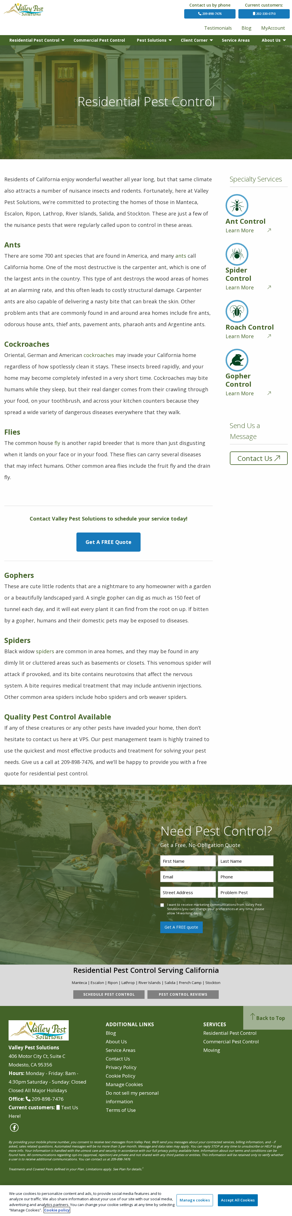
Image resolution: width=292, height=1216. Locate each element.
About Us (271, 40)
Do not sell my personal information (132, 1097)
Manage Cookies (124, 1084)
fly (57, 442)
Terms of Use (121, 1110)
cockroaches (99, 355)
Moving (211, 1050)
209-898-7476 (211, 13)
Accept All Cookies (238, 1200)
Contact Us (255, 458)
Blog (247, 28)
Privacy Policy (121, 1067)
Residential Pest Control (34, 40)
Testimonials (218, 28)
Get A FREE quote (181, 927)
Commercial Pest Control (99, 40)
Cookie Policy (120, 1075)
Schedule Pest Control (109, 994)
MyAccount (273, 28)
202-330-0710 (265, 13)
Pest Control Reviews (183, 994)
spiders (45, 651)
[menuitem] (218, 28)
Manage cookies (195, 1200)
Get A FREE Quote (108, 542)
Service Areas (236, 40)
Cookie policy (57, 1210)
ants (180, 255)
